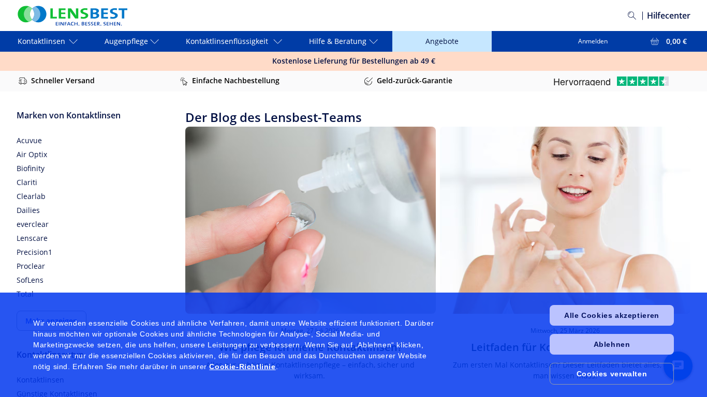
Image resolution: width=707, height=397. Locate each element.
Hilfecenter (668, 15)
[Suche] (632, 15)
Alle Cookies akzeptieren (611, 315)
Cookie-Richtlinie (242, 366)
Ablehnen (612, 344)
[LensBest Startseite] (72, 16)
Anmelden (593, 41)
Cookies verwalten (612, 374)
